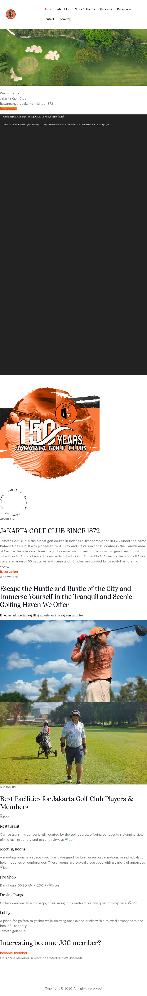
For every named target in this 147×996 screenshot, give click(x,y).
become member (13, 953)
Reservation (8, 108)
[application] (73, 244)
